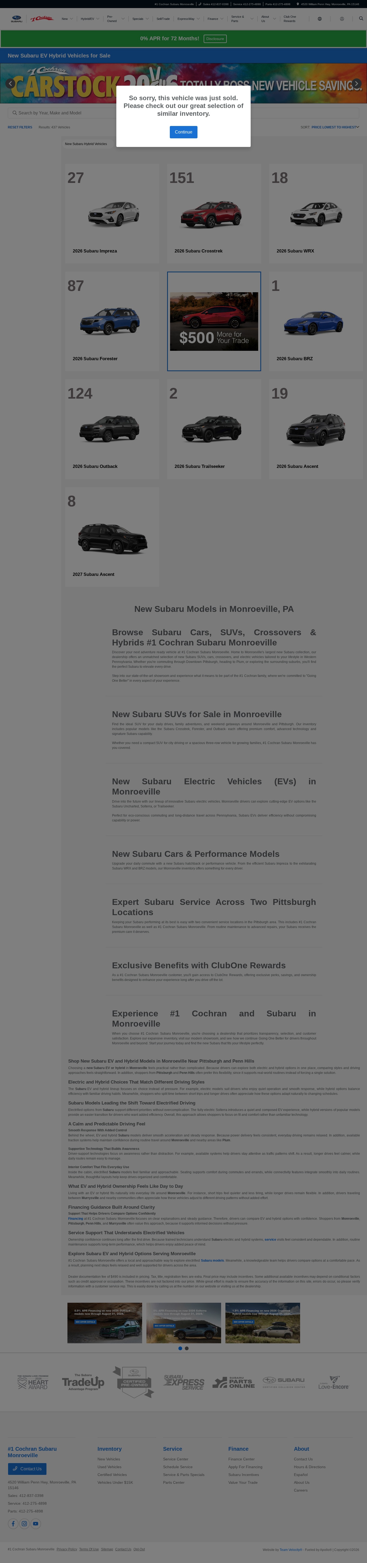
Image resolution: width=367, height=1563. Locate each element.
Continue (183, 132)
